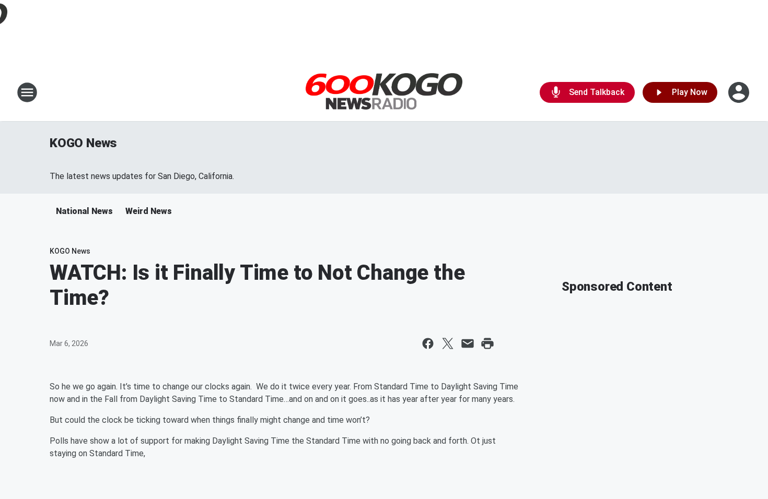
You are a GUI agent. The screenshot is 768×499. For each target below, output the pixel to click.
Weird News (148, 211)
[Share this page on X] (447, 343)
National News (84, 211)
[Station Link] (384, 92)
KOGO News (83, 143)
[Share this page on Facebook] (428, 343)
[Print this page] (487, 343)
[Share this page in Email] (467, 343)
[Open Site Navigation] (27, 92)
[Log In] (739, 92)
